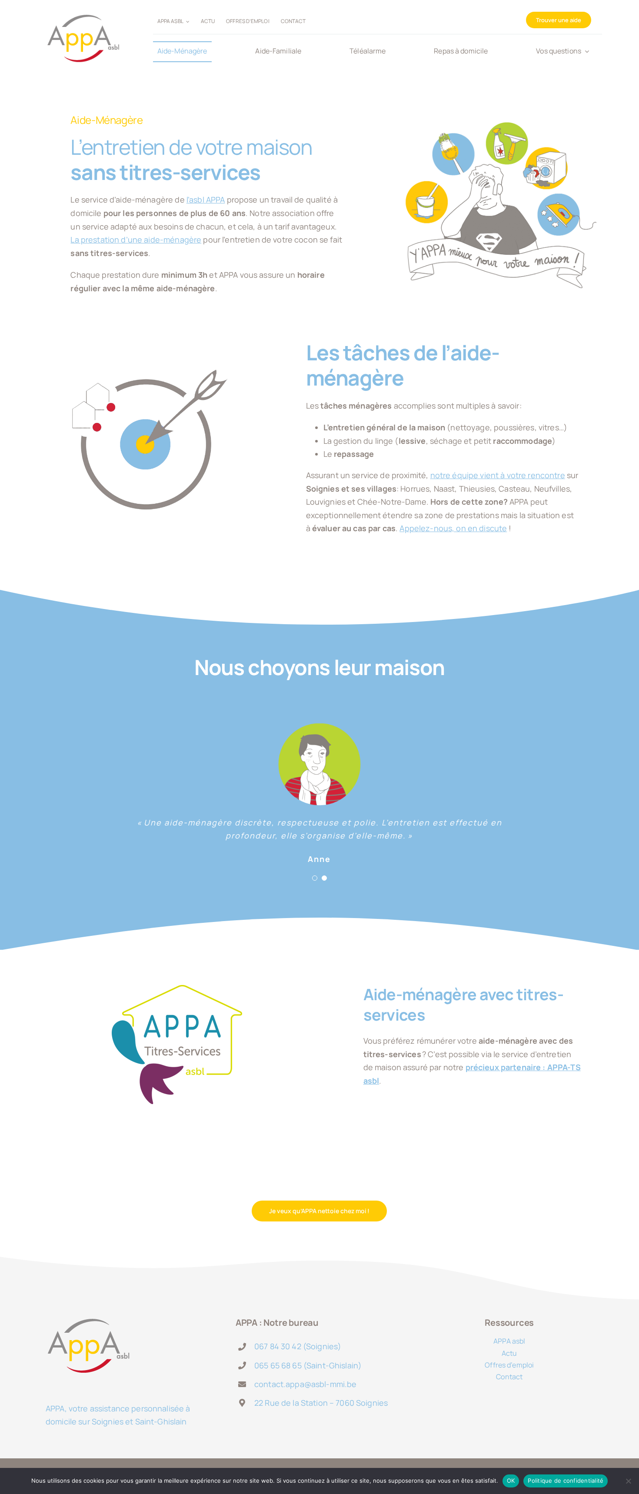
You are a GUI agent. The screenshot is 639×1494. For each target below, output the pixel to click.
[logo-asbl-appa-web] (83, 9)
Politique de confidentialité (565, 1480)
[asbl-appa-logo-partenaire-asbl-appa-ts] (177, 989)
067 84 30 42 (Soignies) (297, 1346)
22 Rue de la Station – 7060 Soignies (321, 1403)
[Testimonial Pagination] (314, 878)
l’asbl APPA (205, 199)
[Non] (628, 1481)
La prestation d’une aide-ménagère (135, 239)
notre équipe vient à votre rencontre (497, 475)
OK (511, 1480)
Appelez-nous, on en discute (453, 528)
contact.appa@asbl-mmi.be (305, 1384)
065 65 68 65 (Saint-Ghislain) (308, 1365)
